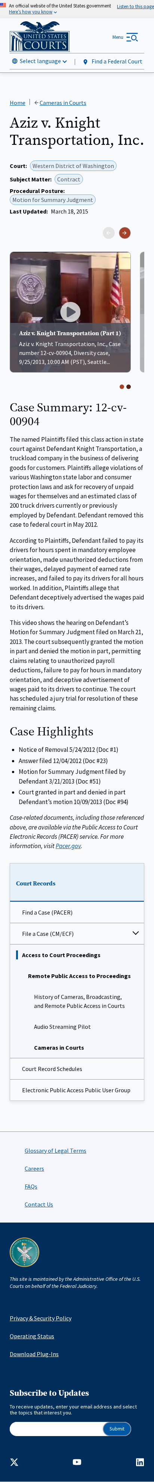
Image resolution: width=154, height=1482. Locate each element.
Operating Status (32, 1336)
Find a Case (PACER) (47, 912)
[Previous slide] (109, 233)
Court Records (35, 883)
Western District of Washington (73, 165)
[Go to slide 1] (122, 386)
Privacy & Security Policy (40, 1318)
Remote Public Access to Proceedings (79, 976)
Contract (68, 179)
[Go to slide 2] (128, 386)
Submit (117, 1429)
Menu (118, 37)
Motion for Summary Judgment (52, 199)
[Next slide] (125, 233)
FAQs (31, 1186)
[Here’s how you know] (77, 9)
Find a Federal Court (116, 61)
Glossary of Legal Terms (55, 1150)
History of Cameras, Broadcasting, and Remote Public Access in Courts (79, 1001)
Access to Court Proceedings (61, 955)
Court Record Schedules (52, 1068)
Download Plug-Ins (34, 1354)
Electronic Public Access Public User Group (76, 1090)
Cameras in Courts (59, 1047)
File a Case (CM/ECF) (48, 933)
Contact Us (39, 1204)
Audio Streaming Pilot (62, 1026)
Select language (40, 61)
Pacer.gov (68, 846)
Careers (34, 1168)
